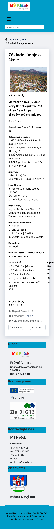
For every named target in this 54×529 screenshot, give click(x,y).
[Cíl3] (23, 410)
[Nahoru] (49, 523)
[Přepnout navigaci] (9, 19)
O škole (28, 315)
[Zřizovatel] (18, 483)
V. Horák (41, 519)
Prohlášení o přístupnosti (19, 516)
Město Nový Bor (22, 497)
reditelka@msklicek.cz (23, 462)
